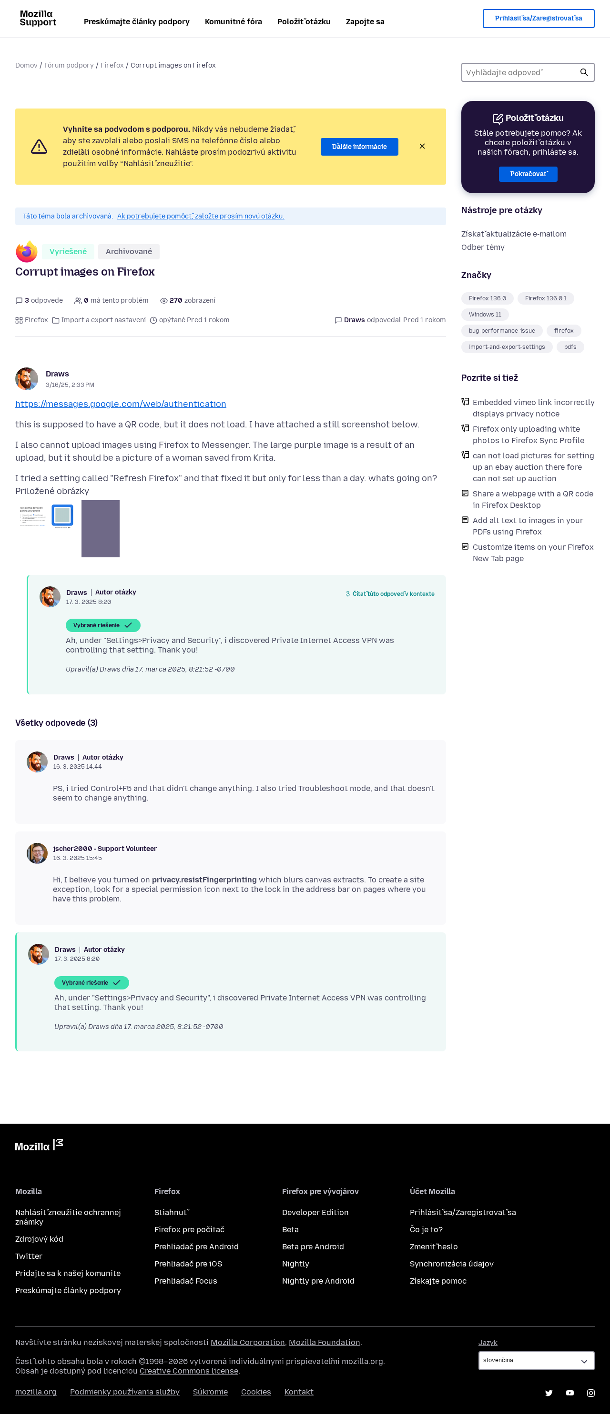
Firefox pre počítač (189, 1229)
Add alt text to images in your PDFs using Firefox (528, 526)
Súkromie (210, 1391)
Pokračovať (528, 174)
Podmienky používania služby (125, 1391)
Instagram (591, 1393)
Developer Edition (315, 1212)
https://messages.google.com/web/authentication (120, 404)
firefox (564, 330)
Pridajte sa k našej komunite (68, 1273)
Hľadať (584, 72)
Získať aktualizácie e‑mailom (514, 233)
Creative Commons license (189, 1370)
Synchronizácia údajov (452, 1263)
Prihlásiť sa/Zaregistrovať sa (538, 18)
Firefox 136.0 (487, 298)
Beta (290, 1229)
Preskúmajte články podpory (137, 21)
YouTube (570, 1393)
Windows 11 (485, 314)
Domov (26, 65)
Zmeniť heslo (434, 1246)
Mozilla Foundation (324, 1342)
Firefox (112, 65)
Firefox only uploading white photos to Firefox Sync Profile (528, 435)
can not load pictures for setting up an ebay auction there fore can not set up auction (533, 467)
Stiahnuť (170, 1212)
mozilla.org (36, 1391)
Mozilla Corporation (248, 1342)
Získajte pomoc (438, 1280)
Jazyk (488, 1343)
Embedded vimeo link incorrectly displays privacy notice (534, 408)
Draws (57, 373)
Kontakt (299, 1391)
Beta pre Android (313, 1246)
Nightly (295, 1263)
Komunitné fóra (233, 21)
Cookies (256, 1391)
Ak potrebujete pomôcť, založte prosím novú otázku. (201, 216)
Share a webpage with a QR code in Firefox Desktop (533, 499)
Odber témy (483, 247)
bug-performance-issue (502, 330)
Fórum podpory (69, 65)
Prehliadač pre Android (196, 1246)
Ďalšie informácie (359, 147)
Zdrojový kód (39, 1239)
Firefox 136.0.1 (546, 298)
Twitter (28, 1256)
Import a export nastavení (103, 320)
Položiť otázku (304, 21)
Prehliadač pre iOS (188, 1263)
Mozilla (39, 1146)
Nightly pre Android (318, 1280)
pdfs (570, 347)
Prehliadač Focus (185, 1280)
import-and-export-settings (507, 347)
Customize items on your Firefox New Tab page (533, 553)
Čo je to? (426, 1229)
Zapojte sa (365, 21)
